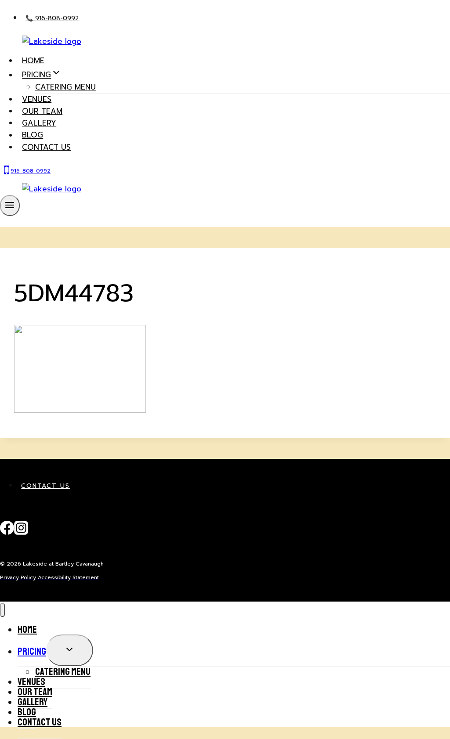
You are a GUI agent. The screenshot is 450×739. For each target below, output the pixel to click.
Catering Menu (65, 87)
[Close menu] (2, 610)
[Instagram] (21, 532)
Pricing (32, 651)
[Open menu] (10, 205)
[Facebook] (7, 532)
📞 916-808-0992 (52, 18)
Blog (32, 135)
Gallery (39, 123)
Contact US (46, 147)
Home (33, 60)
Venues (36, 99)
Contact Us (45, 485)
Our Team (42, 111)
